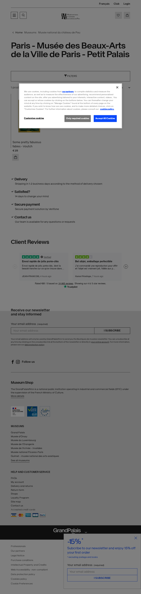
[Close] (117, 87)
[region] (70, 105)
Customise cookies (34, 118)
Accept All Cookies (105, 118)
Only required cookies (77, 118)
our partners (68, 92)
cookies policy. (107, 109)
